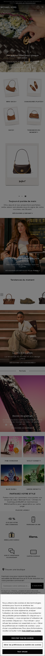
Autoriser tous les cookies (22, 638)
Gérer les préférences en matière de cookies (22, 645)
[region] (22, 625)
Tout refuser (22, 652)
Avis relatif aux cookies (31, 631)
